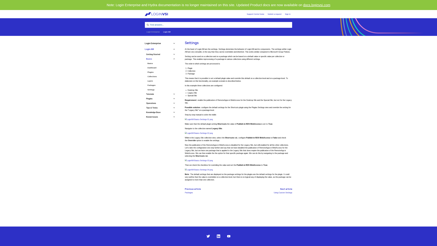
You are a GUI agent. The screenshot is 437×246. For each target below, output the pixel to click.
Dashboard (151, 68)
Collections (152, 76)
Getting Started (153, 54)
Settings (150, 90)
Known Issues (152, 117)
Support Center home (255, 14)
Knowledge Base (153, 112)
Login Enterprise (153, 32)
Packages (189, 193)
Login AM (166, 32)
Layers (150, 81)
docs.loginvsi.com (316, 5)
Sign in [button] (288, 14)
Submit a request (275, 14)
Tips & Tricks (152, 108)
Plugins (150, 72)
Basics (149, 59)
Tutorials (150, 94)
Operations (151, 103)
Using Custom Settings (283, 193)
